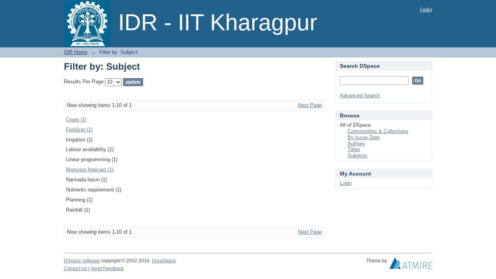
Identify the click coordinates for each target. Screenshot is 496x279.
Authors (356, 143)
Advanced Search (360, 95)
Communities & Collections (378, 131)
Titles (354, 149)
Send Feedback (107, 268)
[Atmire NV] (410, 265)
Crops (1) (76, 119)
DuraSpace (164, 261)
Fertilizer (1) (79, 130)
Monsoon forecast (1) (90, 169)
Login (426, 9)
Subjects (357, 155)
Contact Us (75, 268)
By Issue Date (364, 137)
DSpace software (82, 261)
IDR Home (75, 52)
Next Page (310, 105)
